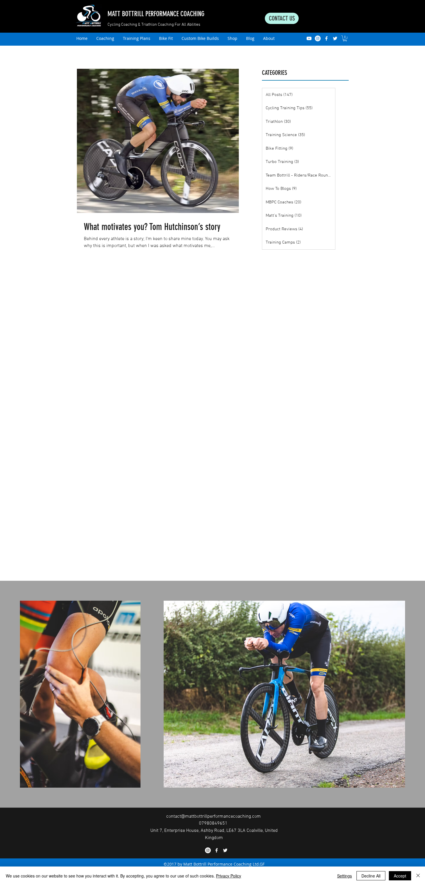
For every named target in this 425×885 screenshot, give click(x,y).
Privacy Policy (228, 876)
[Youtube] (309, 38)
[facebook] (326, 38)
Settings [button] (344, 876)
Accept (400, 876)
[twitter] (335, 38)
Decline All (370, 876)
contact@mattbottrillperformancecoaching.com (213, 816)
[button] (344, 38)
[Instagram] (318, 38)
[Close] (418, 875)
